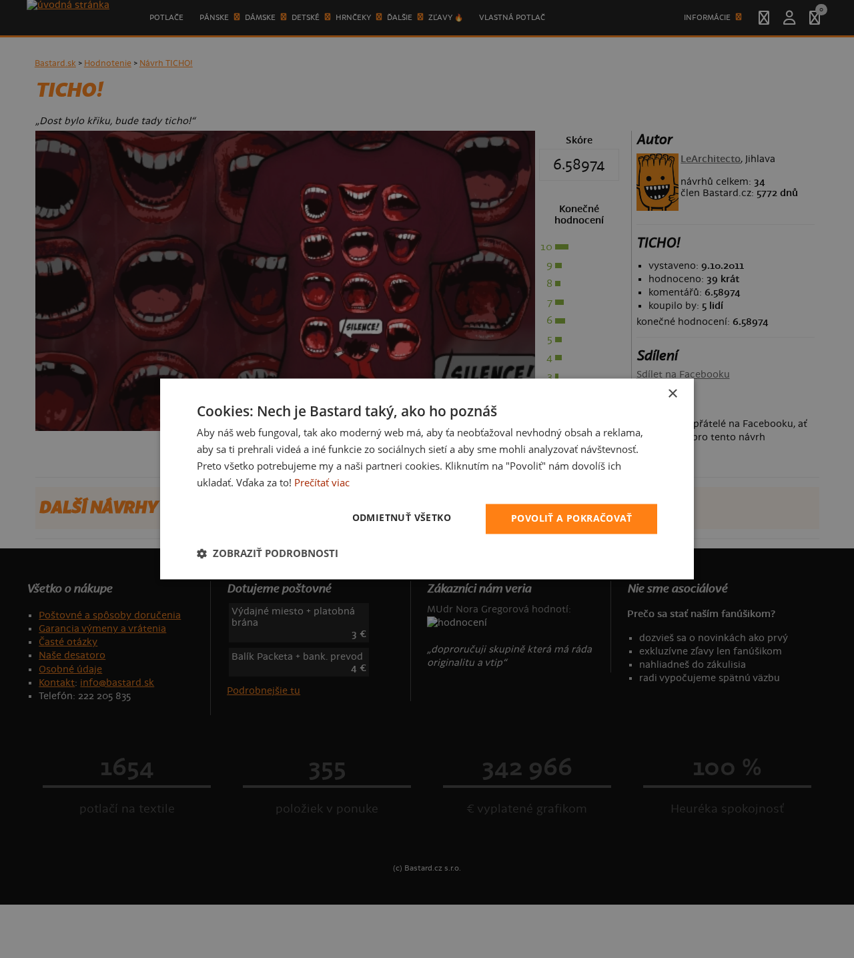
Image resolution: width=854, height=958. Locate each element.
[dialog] (427, 478)
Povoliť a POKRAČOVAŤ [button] (571, 518)
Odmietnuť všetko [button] (401, 518)
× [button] (672, 394)
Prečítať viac (322, 482)
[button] (267, 554)
